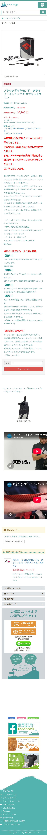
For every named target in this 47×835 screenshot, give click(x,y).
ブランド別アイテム (10, 798)
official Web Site (9, 808)
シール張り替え (9, 804)
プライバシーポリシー (11, 824)
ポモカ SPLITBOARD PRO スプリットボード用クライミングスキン (28, 563)
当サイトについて (9, 814)
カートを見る (9, 23)
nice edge (3, 789)
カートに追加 (24, 369)
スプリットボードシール (13, 133)
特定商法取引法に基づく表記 (14, 821)
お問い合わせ (8, 818)
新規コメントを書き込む (15, 541)
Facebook (6, 811)
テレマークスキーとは (11, 801)
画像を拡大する (12, 76)
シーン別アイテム (9, 794)
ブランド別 (8, 129)
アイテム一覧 (8, 791)
